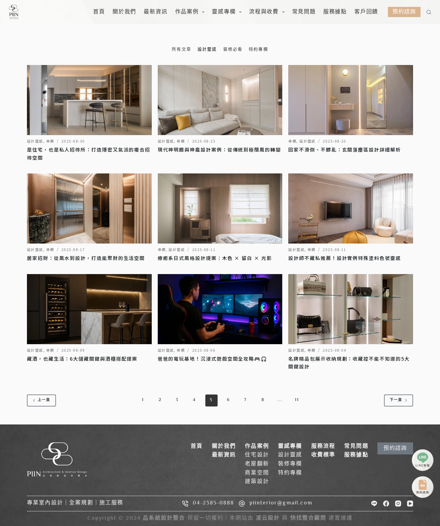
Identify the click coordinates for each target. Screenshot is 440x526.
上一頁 (44, 400)
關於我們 (124, 11)
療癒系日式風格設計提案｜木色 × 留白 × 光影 (215, 258)
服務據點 (335, 11)
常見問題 (304, 11)
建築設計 (257, 482)
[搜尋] (429, 12)
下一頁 (396, 400)
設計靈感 (35, 140)
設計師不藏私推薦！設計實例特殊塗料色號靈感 (344, 258)
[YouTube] (410, 504)
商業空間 (257, 473)
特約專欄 (290, 473)
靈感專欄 (224, 11)
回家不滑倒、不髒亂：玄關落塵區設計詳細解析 (344, 149)
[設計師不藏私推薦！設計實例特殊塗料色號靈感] (350, 208)
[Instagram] (398, 504)
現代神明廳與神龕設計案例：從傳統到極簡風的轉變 (219, 149)
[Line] (374, 504)
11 (297, 400)
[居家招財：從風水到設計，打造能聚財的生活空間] (89, 208)
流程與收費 (264, 11)
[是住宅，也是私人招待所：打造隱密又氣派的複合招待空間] (89, 100)
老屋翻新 (257, 464)
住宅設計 (257, 455)
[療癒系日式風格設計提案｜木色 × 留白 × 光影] (220, 208)
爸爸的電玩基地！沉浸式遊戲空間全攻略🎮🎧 (212, 358)
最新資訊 (155, 11)
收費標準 (323, 455)
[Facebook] (386, 504)
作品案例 (187, 11)
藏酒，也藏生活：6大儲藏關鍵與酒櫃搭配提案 (82, 358)
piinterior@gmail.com (280, 503)
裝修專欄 (290, 464)
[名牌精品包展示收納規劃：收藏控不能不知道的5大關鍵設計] (350, 309)
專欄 (50, 140)
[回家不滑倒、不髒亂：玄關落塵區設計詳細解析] (350, 100)
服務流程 (323, 446)
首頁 (99, 11)
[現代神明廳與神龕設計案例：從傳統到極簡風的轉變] (220, 100)
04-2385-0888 (213, 503)
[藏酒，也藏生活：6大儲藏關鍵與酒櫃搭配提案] (89, 309)
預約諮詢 (404, 11)
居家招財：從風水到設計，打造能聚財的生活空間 (86, 258)
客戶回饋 (366, 11)
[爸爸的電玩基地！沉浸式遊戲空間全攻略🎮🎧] (220, 309)
